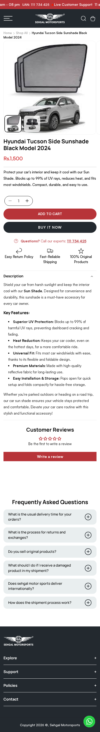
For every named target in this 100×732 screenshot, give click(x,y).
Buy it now (50, 227)
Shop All (22, 33)
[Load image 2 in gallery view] (32, 123)
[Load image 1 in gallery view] (13, 123)
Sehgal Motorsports (65, 725)
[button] (8, 18)
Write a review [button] (50, 456)
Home (7, 33)
